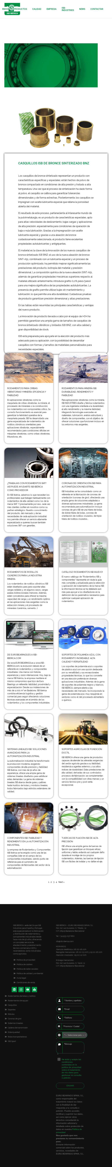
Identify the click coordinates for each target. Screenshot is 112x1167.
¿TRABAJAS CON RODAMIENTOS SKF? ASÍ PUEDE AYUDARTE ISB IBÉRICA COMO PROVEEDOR (26, 487)
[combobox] (74, 1035)
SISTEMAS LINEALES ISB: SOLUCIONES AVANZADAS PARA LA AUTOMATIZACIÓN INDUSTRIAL (27, 753)
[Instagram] (21, 989)
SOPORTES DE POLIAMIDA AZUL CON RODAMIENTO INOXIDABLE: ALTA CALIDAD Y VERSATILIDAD (81, 658)
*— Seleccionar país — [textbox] (74, 1035)
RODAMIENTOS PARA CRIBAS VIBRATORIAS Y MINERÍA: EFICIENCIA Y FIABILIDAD (26, 392)
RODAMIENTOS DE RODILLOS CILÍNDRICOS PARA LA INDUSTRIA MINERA (24, 575)
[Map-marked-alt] (34, 989)
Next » (61, 882)
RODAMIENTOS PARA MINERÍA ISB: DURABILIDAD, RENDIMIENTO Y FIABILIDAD (79, 392)
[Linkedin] (14, 989)
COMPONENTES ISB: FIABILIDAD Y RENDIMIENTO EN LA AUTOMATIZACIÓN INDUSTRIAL (27, 841)
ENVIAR (70, 1085)
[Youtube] (27, 989)
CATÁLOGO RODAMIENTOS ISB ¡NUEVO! (82, 572)
